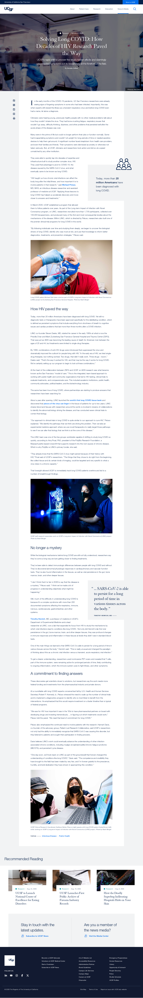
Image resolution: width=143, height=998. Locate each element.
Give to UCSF (130, 2)
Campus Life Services (86, 971)
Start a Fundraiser (48, 964)
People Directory (115, 971)
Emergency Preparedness (118, 958)
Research (96, 9)
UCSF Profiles (114, 980)
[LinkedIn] (7, 975)
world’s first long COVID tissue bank (86, 400)
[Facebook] (23, 975)
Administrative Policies (86, 964)
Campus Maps (84, 974)
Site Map (83, 989)
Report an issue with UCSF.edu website (114, 989)
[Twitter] (28, 975)
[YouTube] (12, 975)
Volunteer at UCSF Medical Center (53, 961)
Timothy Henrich (38, 619)
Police (111, 974)
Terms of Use (93, 989)
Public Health (64, 836)
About (72, 9)
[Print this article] (14, 118)
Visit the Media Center (98, 936)
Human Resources (115, 961)
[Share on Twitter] (14, 105)
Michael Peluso (69, 185)
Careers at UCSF (84, 977)
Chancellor (82, 980)
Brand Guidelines (85, 967)
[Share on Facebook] (14, 100)
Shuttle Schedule (115, 977)
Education (109, 9)
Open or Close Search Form (134, 9)
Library (111, 964)
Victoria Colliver (72, 68)
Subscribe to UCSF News (37, 936)
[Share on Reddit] (14, 109)
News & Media (123, 9)
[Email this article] (14, 114)
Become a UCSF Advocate (51, 958)
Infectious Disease (49, 836)
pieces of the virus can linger (56, 403)
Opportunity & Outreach (117, 967)
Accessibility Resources (87, 961)
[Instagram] (17, 975)
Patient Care (84, 9)
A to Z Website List (85, 958)
